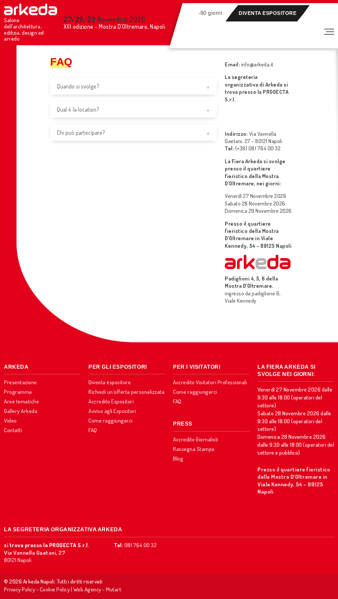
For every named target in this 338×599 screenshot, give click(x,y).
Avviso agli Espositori (112, 410)
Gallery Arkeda (20, 410)
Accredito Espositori (111, 401)
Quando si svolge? (78, 86)
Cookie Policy (55, 589)
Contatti (13, 430)
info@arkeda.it (257, 64)
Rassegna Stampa (194, 448)
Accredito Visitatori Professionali (210, 382)
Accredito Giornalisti (196, 439)
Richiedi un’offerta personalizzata (126, 391)
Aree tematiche (21, 401)
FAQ (92, 430)
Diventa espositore (267, 13)
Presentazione (20, 382)
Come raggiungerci (110, 420)
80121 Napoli (34, 556)
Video (10, 420)
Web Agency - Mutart (97, 589)
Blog (178, 458)
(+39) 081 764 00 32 (258, 148)
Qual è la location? (78, 109)
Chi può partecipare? (81, 132)
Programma (18, 391)
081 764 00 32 (140, 545)
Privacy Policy (19, 589)
